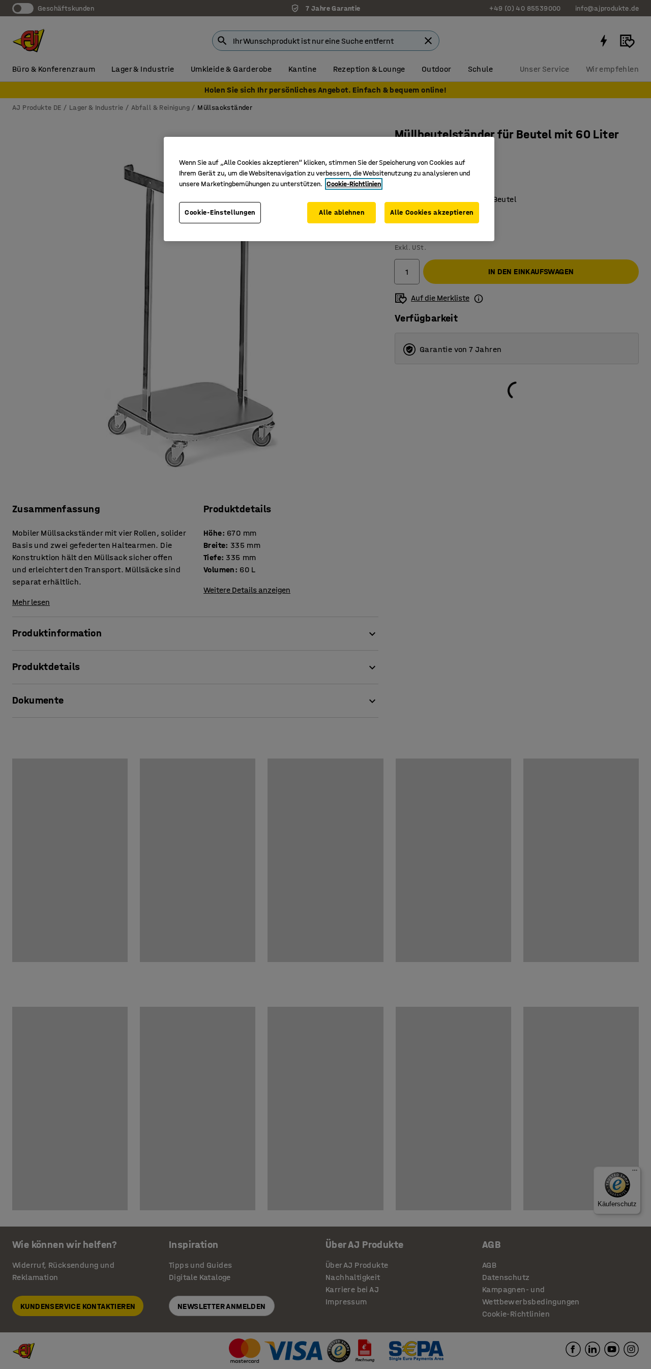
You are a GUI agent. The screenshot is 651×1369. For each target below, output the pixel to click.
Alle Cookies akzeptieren (432, 212)
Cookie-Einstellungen (220, 212)
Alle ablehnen (341, 212)
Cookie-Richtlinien (354, 184)
